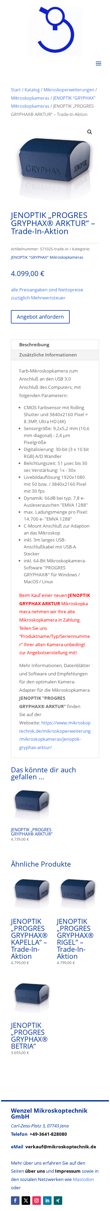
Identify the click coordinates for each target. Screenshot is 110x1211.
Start (16, 90)
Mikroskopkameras (30, 98)
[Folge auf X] (26, 1200)
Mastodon (83, 1179)
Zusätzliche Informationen (48, 355)
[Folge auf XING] (58, 1200)
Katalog (32, 90)
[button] (90, 132)
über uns (35, 1171)
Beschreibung (34, 344)
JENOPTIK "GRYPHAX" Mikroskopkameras (47, 257)
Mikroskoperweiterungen (69, 90)
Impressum (68, 1171)
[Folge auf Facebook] (15, 1200)
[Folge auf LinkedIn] (47, 1200)
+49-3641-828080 (48, 1134)
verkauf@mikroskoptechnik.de (60, 1147)
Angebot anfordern (40, 316)
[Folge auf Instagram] (36, 1200)
